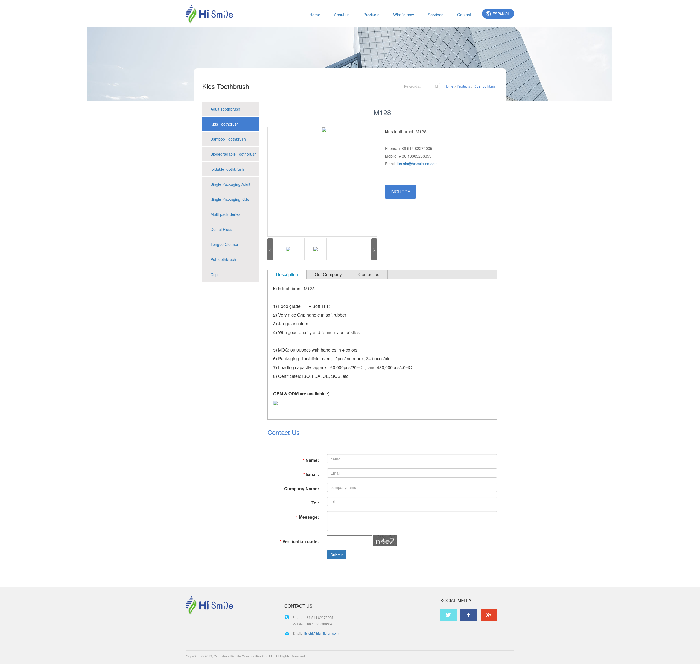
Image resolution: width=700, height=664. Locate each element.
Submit (337, 555)
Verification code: (299, 541)
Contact (464, 14)
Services (436, 14)
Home (314, 14)
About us (342, 14)
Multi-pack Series (225, 214)
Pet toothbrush (223, 259)
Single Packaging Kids (230, 199)
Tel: (315, 503)
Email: (311, 474)
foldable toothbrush (227, 169)
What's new (403, 14)
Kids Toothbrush (486, 86)
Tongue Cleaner (224, 244)
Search (436, 86)
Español (501, 13)
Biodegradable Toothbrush (233, 154)
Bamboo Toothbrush (228, 139)
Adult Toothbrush (225, 109)
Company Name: (301, 488)
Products (371, 14)
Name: (311, 460)
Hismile (209, 14)
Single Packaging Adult (230, 184)
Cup (214, 274)
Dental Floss (221, 229)
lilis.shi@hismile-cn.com (417, 163)
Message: (307, 517)
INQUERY (400, 192)
